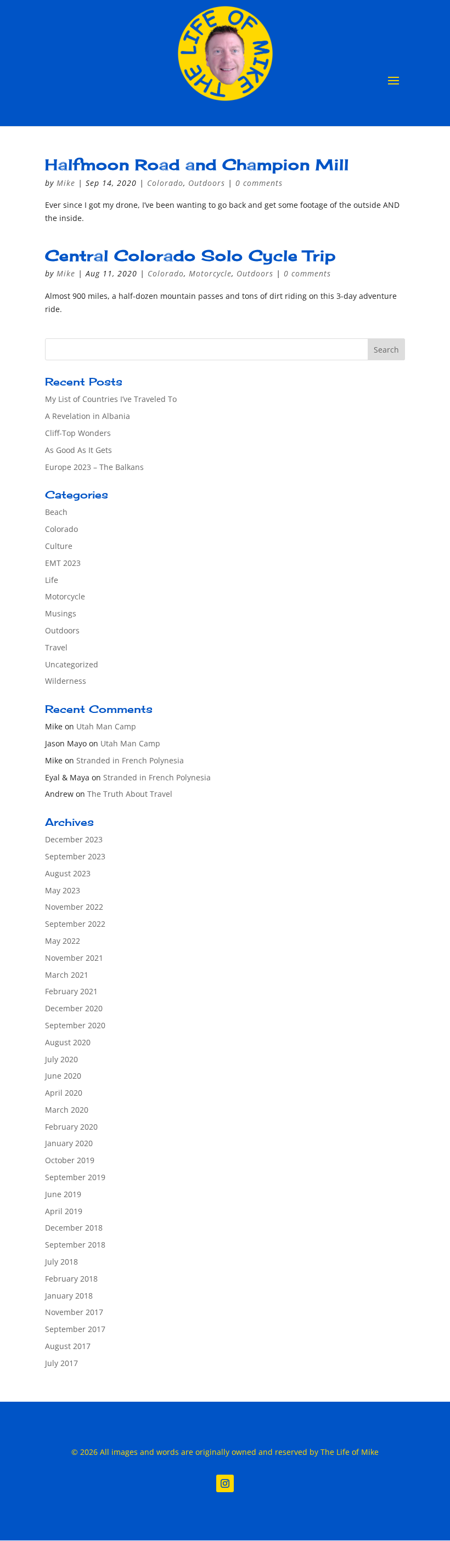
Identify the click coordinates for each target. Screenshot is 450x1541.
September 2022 (75, 924)
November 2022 (74, 907)
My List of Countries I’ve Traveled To (111, 399)
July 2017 (61, 1363)
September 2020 (75, 1025)
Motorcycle (210, 273)
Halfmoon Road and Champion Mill (197, 164)
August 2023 (68, 873)
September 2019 (75, 1177)
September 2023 (75, 856)
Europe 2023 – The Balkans (94, 467)
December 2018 (74, 1227)
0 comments (259, 183)
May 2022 (62, 941)
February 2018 (71, 1278)
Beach (56, 512)
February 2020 (71, 1126)
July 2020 (61, 1059)
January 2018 (69, 1295)
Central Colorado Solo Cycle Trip (190, 255)
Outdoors (206, 183)
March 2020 (66, 1109)
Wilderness (65, 681)
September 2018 (75, 1244)
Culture (58, 546)
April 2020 (63, 1092)
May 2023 (62, 890)
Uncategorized (71, 664)
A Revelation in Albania (87, 416)
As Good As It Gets (78, 450)
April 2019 (63, 1211)
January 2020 (69, 1143)
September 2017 (75, 1329)
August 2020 (68, 1042)
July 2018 (61, 1261)
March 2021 (66, 975)
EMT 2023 (63, 563)
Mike (66, 183)
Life (51, 580)
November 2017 (74, 1312)
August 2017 (68, 1346)
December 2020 (74, 1008)
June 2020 (63, 1075)
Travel (56, 647)
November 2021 (74, 958)
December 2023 (74, 839)
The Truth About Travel (129, 794)
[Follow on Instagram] (225, 1483)
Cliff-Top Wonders (78, 433)
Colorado (165, 183)
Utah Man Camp (106, 726)
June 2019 (63, 1194)
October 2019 (69, 1160)
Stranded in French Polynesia (130, 760)
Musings (60, 613)
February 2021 (71, 991)
